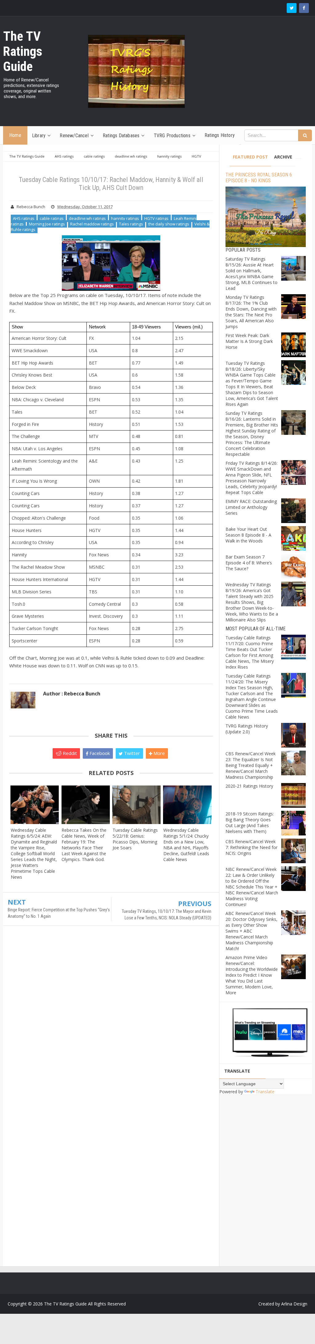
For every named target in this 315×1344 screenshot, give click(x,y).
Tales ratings (131, 224)
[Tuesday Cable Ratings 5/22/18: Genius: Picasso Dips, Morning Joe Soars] (136, 804)
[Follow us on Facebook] (304, 8)
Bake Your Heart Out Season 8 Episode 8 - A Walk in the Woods (248, 535)
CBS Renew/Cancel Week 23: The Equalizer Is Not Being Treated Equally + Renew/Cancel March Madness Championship (250, 765)
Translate (265, 1092)
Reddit (69, 753)
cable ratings (52, 218)
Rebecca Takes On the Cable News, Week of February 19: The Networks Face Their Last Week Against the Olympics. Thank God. (84, 844)
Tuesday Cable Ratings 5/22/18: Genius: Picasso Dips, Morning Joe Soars (135, 839)
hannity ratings (125, 218)
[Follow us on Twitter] (292, 8)
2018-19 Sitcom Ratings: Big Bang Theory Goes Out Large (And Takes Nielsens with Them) (249, 822)
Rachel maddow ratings (92, 224)
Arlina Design (294, 1304)
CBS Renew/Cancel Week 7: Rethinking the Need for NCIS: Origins (251, 847)
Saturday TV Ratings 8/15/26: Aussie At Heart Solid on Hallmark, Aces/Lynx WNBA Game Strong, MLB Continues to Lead (251, 273)
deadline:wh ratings (87, 218)
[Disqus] (111, 1019)
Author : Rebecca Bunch (71, 693)
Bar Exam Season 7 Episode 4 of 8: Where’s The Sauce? (248, 562)
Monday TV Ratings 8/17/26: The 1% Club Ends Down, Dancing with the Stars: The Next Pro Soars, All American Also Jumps (251, 311)
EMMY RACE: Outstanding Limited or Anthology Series (251, 507)
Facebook (99, 753)
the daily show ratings (168, 224)
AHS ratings (23, 218)
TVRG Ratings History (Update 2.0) (246, 729)
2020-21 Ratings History (249, 786)
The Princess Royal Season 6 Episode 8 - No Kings (258, 177)
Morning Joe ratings (47, 224)
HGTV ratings (156, 218)
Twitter (131, 753)
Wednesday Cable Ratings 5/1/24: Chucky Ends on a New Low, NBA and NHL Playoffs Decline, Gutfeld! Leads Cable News (186, 844)
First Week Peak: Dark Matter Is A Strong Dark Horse (249, 341)
